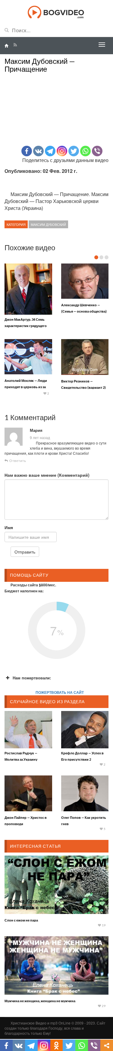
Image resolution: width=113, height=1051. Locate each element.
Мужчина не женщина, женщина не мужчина (40, 1001)
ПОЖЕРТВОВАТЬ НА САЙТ (60, 692)
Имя (9, 527)
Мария (36, 430)
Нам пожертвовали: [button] (32, 678)
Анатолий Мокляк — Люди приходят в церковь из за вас (26, 387)
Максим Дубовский (48, 224)
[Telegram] (50, 151)
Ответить (17, 460)
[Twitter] (73, 151)
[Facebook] (26, 151)
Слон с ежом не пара (21, 920)
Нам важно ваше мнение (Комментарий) (47, 475)
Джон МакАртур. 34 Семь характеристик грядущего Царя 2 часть (26, 325)
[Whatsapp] (85, 151)
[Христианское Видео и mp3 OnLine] (56, 11)
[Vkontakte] (38, 151)
